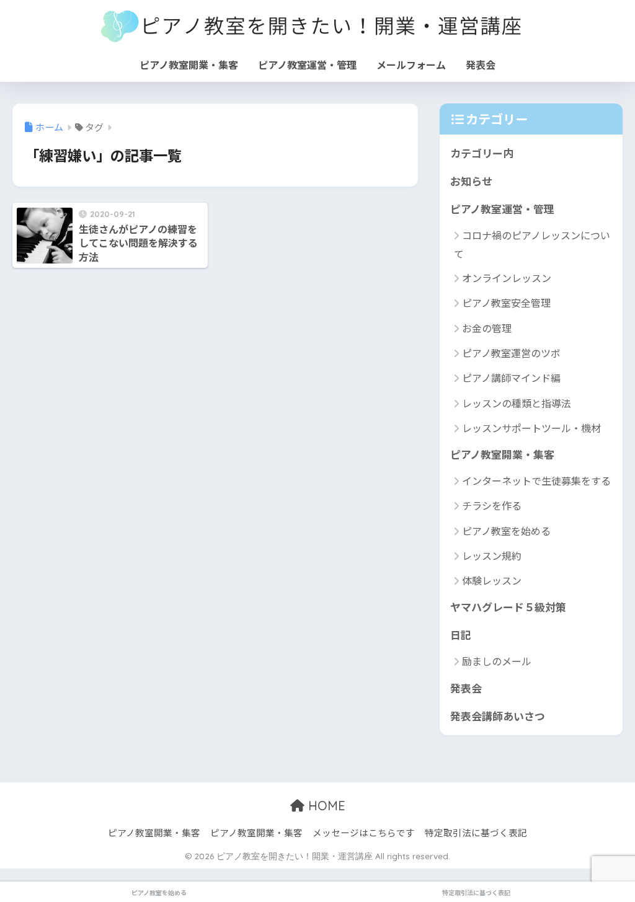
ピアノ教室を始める (506, 530)
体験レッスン (492, 580)
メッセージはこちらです (364, 832)
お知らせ (471, 180)
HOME (324, 805)
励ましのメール (496, 660)
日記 (460, 634)
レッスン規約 (492, 555)
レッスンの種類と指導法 (516, 403)
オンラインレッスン (506, 277)
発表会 (480, 64)
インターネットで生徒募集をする (536, 480)
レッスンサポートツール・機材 (531, 427)
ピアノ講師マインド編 (511, 377)
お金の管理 (487, 328)
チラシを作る (492, 505)
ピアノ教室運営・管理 (307, 64)
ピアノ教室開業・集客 (189, 64)
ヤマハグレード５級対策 (508, 606)
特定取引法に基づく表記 (476, 832)
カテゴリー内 (481, 153)
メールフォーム (411, 64)
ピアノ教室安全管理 (506, 302)
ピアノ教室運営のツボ (511, 352)
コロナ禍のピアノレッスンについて (532, 244)
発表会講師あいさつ (497, 715)
